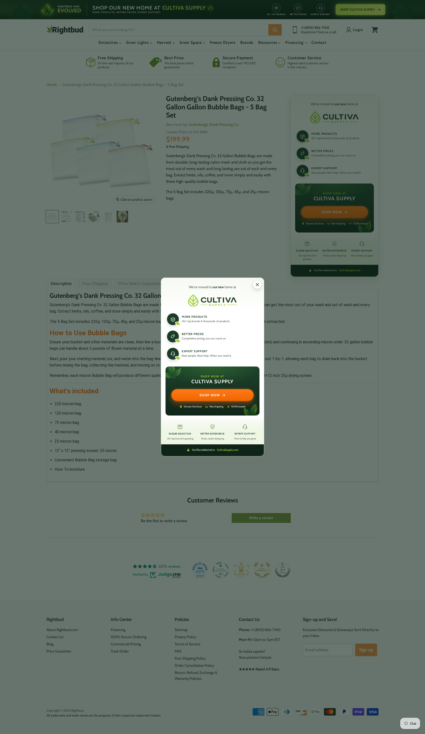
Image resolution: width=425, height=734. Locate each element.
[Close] (257, 284)
